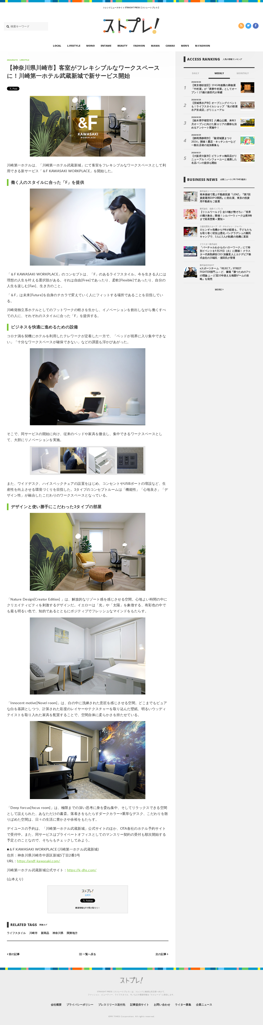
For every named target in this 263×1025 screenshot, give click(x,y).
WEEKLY (219, 73)
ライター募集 (183, 1004)
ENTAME (106, 45)
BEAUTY (122, 45)
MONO (90, 45)
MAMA (155, 45)
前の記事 (14, 954)
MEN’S (185, 45)
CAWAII (170, 45)
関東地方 (72, 933)
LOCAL (57, 45)
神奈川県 (58, 933)
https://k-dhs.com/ (81, 870)
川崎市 (33, 933)
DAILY (195, 73)
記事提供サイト (139, 1004)
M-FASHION (202, 45)
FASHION (139, 45)
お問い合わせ (162, 1004)
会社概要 (56, 1004)
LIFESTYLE (73, 45)
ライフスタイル (16, 933)
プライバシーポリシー (80, 1004)
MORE (218, 289)
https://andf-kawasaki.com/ (38, 861)
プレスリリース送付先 (111, 1004)
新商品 (45, 933)
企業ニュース (204, 1004)
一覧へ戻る (89, 954)
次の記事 (161, 954)
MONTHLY (243, 73)
